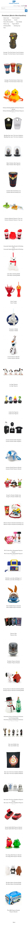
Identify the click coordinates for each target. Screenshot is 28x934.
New (5, 27)
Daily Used (6, 18)
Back (14, 922)
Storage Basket (7, 20)
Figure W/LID (15, 23)
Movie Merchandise (8, 21)
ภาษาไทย (23, 5)
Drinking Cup (17, 25)
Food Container (16, 18)
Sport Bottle (19, 21)
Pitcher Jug (6, 23)
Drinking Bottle (7, 25)
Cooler (15, 20)
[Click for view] (13, 40)
